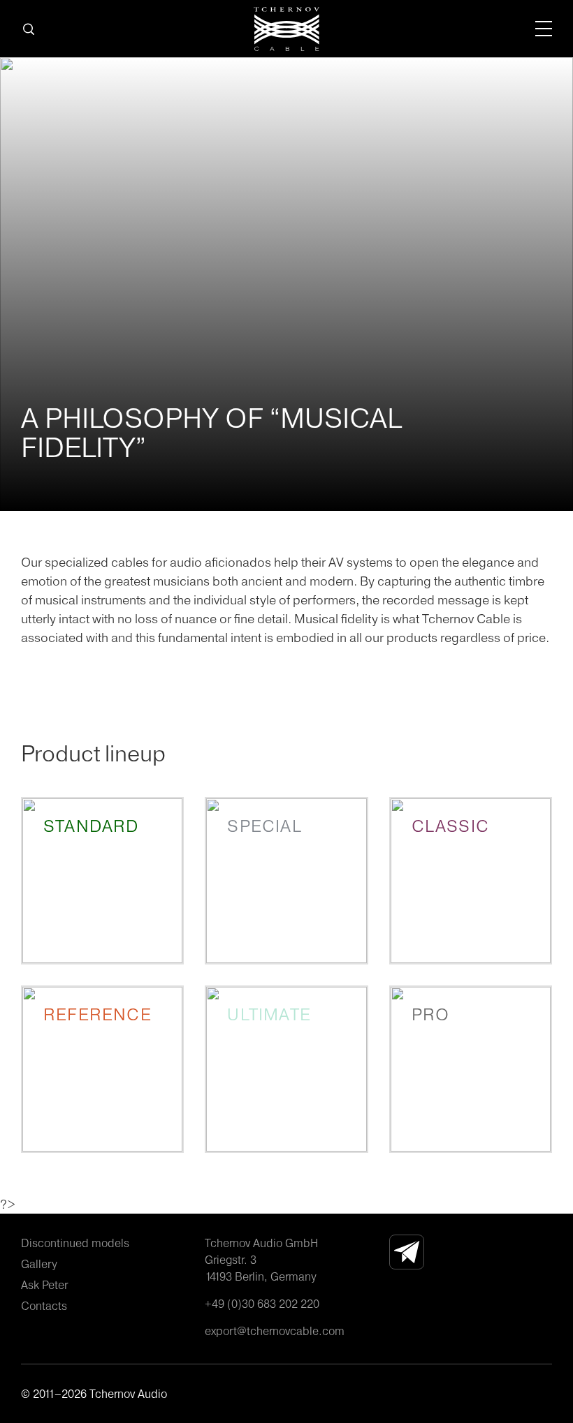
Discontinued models (75, 1243)
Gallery (39, 1264)
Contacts (44, 1306)
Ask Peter (44, 1285)
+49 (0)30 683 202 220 (262, 1304)
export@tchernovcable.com (274, 1331)
